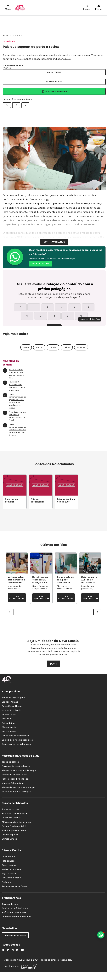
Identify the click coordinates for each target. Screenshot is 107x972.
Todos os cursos (10, 809)
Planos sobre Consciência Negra (19, 770)
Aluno (26, 347)
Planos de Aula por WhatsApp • (18, 787)
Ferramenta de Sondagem (16, 766)
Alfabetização (9, 714)
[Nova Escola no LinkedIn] (17, 950)
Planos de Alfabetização (14, 774)
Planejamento (9, 727)
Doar (53, 663)
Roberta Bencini (15, 65)
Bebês (67, 347)
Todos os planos (10, 762)
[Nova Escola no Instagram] (13, 950)
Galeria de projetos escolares (17, 740)
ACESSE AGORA (40, 263)
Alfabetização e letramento (16, 822)
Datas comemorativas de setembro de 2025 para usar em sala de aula (15, 429)
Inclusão (6, 718)
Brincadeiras (8, 723)
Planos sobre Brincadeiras (16, 778)
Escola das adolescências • (16, 735)
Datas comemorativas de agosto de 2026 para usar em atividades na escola (15, 401)
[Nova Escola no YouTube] (22, 950)
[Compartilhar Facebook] (16, 105)
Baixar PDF (55, 81)
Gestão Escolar (10, 731)
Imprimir (56, 72)
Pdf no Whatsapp (56, 91)
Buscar (87, 9)
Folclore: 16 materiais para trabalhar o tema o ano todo (14, 386)
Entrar (98, 9)
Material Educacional (13, 783)
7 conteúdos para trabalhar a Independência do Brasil (14, 416)
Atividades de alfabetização (16, 791)
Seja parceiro (9, 873)
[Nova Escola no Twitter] (8, 950)
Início (5, 35)
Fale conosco (9, 860)
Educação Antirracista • (14, 813)
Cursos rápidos (10, 834)
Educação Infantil (11, 710)
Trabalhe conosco (11, 869)
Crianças (81, 347)
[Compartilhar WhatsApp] (7, 105)
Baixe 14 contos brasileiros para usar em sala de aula (14, 373)
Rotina (39, 347)
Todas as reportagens (13, 697)
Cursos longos (9, 838)
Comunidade (8, 856)
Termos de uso (10, 904)
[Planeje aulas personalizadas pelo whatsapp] (100, 935)
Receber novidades (15, 935)
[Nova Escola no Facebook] (3, 950)
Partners (6, 882)
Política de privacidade (14, 912)
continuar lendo (54, 241)
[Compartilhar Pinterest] (25, 105)
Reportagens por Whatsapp (16, 744)
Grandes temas (10, 701)
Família (53, 347)
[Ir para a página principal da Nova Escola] (20, 7)
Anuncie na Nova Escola (15, 886)
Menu (8, 9)
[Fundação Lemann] (29, 966)
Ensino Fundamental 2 (14, 826)
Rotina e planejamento (14, 830)
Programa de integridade (15, 908)
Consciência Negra (12, 706)
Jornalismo (18, 35)
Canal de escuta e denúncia (17, 916)
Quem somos (9, 865)
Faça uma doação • (12, 877)
